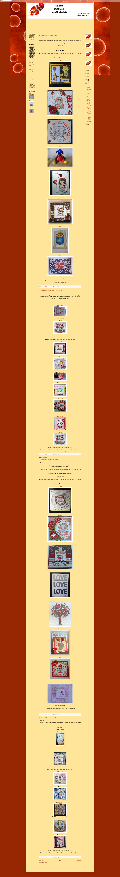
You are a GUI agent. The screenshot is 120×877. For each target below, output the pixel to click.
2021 (87, 77)
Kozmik (60, 341)
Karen (60, 146)
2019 (87, 80)
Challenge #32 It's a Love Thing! (48, 459)
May (88, 97)
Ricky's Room (60, 305)
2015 (87, 124)
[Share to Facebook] (57, 286)
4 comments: (50, 286)
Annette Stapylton (60, 802)
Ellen (30, 93)
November (89, 87)
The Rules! (34, 18)
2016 (87, 123)
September (89, 91)
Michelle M (61, 751)
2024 (87, 73)
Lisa (60, 169)
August (88, 93)
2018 (87, 82)
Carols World (60, 731)
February (88, 102)
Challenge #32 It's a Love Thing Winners (51, 290)
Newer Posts (41, 860)
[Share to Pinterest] (58, 286)
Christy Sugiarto (61, 382)
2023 (87, 74)
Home (29, 18)
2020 (87, 79)
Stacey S (61, 771)
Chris (61, 786)
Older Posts (79, 860)
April (88, 99)
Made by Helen (31, 108)
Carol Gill (61, 398)
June (88, 96)
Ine (60, 118)
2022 (87, 76)
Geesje (60, 89)
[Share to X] (56, 286)
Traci (60, 226)
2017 (87, 83)
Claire (60, 60)
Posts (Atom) (45, 862)
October (88, 89)
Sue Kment (61, 416)
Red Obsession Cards (61, 372)
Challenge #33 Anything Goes (48, 35)
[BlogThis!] (55, 286)
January (88, 121)
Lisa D (60, 198)
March (88, 100)
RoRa (61, 356)
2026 (87, 70)
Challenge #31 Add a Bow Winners (49, 718)
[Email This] (53, 286)
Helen (30, 100)
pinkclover (61, 834)
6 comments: (50, 714)
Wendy (59, 255)
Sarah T (60, 819)
